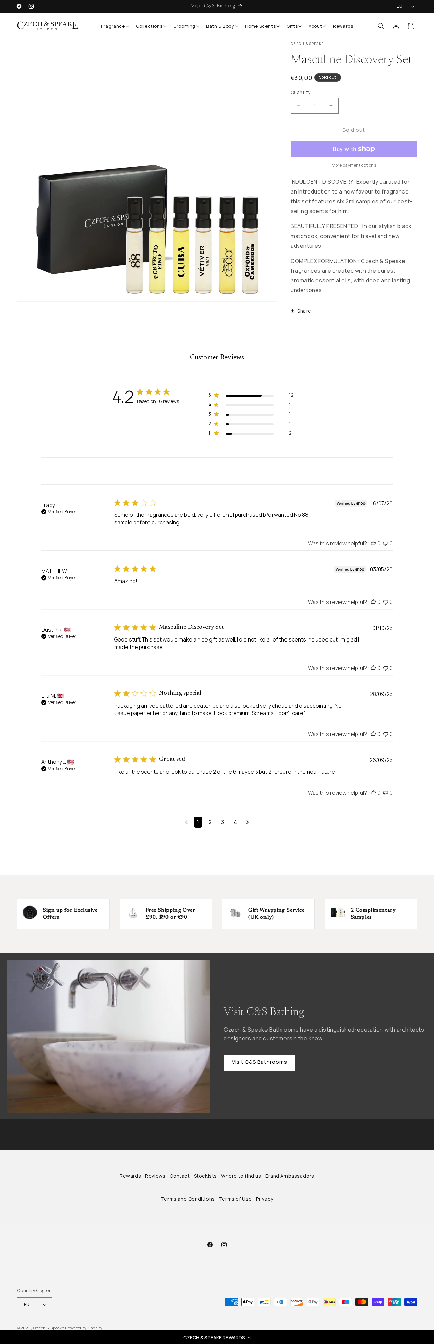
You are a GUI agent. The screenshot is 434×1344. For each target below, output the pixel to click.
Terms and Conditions (188, 1199)
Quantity (301, 92)
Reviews (155, 1176)
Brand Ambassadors (289, 1176)
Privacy (264, 1199)
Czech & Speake (48, 1328)
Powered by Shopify (84, 1328)
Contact (180, 1176)
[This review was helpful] (373, 543)
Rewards (130, 1176)
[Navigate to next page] (247, 822)
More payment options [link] (354, 165)
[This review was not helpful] (385, 543)
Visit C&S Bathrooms (259, 1061)
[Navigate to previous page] (186, 822)
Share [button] (304, 311)
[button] (217, 1337)
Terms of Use (235, 1199)
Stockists (205, 1176)
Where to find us (241, 1176)
